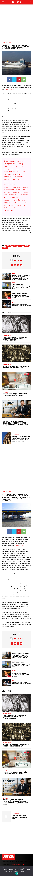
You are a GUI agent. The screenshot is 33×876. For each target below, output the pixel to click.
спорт (20, 246)
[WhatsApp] (23, 79)
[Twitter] (14, 79)
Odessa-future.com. (10, 89)
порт (14, 246)
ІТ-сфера (5, 392)
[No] (31, 871)
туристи (26, 246)
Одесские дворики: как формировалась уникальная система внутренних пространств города (15, 338)
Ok (17, 873)
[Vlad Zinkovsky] (12, 260)
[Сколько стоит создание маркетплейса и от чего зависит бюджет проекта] (16, 381)
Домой (3, 42)
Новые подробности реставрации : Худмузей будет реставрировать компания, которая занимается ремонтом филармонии (21, 439)
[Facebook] (9, 79)
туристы (5, 248)
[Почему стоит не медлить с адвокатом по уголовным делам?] (6, 304)
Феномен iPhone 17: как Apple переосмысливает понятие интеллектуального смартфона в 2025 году (21, 296)
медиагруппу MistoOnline (18, 864)
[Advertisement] (16, 21)
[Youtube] (21, 265)
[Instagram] (15, 265)
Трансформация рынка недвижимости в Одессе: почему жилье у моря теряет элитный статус (21, 286)
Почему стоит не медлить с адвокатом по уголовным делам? (21, 304)
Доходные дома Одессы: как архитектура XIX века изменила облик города (16, 367)
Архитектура (7, 335)
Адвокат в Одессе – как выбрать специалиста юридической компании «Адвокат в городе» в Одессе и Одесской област (21, 277)
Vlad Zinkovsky (18, 260)
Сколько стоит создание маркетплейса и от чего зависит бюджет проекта (15, 394)
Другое (10, 42)
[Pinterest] (18, 79)
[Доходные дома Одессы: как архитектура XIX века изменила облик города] (16, 353)
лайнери (9, 246)
